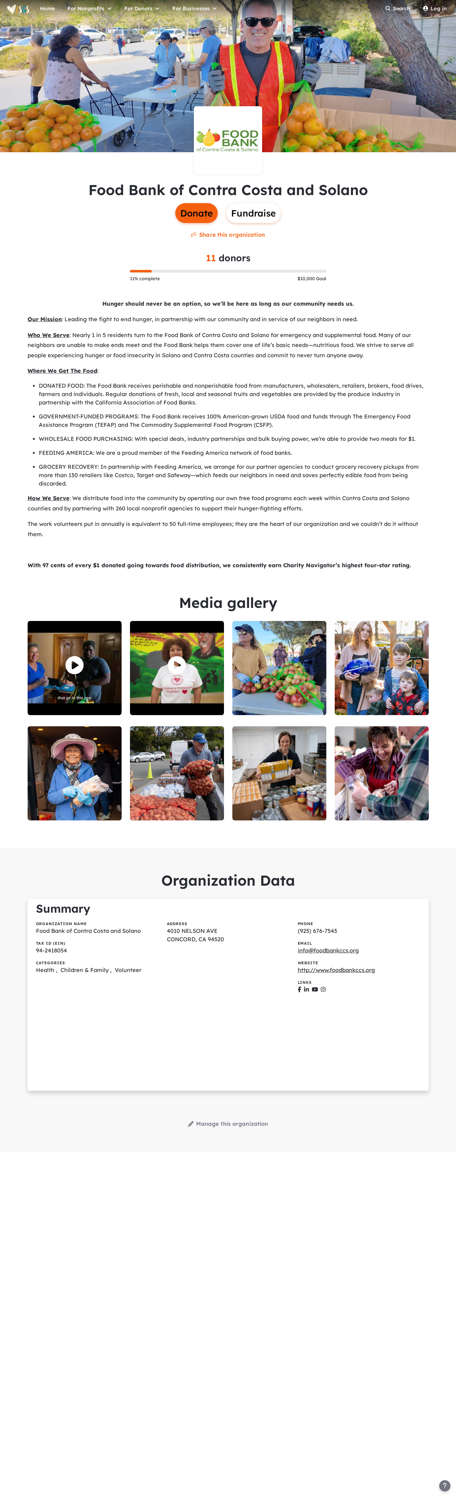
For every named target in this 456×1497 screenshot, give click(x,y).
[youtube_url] (315, 989)
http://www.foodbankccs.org (336, 970)
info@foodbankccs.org (328, 950)
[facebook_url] (299, 989)
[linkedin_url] (306, 989)
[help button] (444, 1485)
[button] (74, 665)
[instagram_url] (323, 989)
